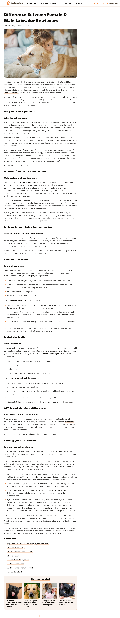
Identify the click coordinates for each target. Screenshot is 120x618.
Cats (36, 3)
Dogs (29, 3)
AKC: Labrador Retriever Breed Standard (21, 568)
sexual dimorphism (33, 434)
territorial (48, 321)
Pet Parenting (66, 3)
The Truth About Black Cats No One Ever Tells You (66, 603)
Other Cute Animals (48, 3)
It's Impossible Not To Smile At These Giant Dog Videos (48, 603)
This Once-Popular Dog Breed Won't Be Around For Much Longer (31, 604)
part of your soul (46, 221)
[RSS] (103, 3)
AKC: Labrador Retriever (15, 564)
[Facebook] (94, 3)
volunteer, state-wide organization (57, 490)
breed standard (17, 424)
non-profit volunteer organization (39, 477)
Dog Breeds (13, 10)
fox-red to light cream (23, 143)
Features (78, 3)
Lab (67, 140)
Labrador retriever (11, 93)
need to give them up (53, 508)
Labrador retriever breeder (28, 182)
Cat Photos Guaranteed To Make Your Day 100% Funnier (14, 604)
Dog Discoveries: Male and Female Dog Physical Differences (28, 544)
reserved (27, 285)
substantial (69, 422)
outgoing (62, 451)
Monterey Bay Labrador (15, 572)
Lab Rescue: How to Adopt (16, 548)
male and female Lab (66, 315)
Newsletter (113, 3)
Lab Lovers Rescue (13, 556)
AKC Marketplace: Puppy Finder (18, 560)
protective (26, 391)
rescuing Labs (22, 483)
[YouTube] (97, 3)
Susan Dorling (10, 26)
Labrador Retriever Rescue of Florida (20, 552)
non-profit (37, 502)
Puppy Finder (19, 533)
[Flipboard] (100, 3)
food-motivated (66, 402)
